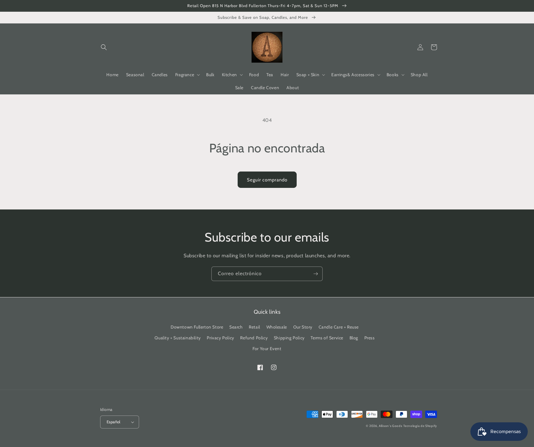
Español (114, 421)
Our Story (302, 327)
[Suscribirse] (315, 274)
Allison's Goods (390, 426)
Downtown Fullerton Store (197, 327)
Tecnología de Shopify (420, 426)
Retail (254, 327)
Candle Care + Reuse (339, 327)
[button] (104, 47)
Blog (354, 338)
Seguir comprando (267, 180)
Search (236, 327)
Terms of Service (327, 338)
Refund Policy (254, 338)
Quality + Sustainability (178, 338)
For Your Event (266, 348)
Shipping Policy (289, 338)
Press (369, 338)
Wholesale (276, 327)
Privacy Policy (220, 338)
